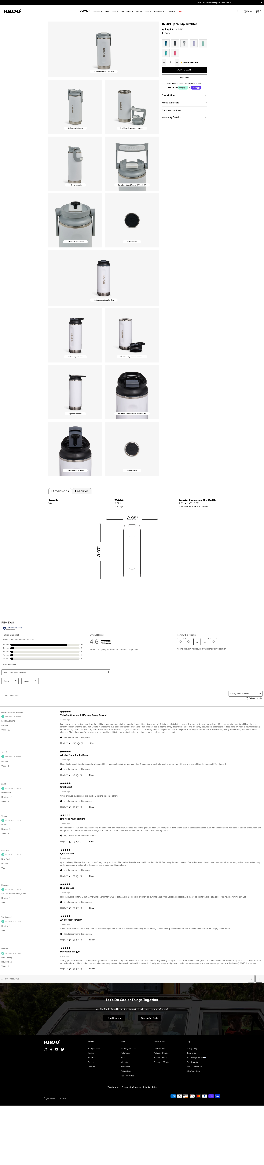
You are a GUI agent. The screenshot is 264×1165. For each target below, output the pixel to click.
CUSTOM (85, 11)
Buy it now (184, 77)
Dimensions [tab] (60, 491)
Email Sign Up (114, 1018)
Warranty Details (171, 117)
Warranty (124, 1062)
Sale (180, 11)
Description (168, 95)
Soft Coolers (126, 11)
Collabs (170, 11)
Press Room (92, 1057)
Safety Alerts (125, 1071)
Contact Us (92, 1067)
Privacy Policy (192, 1048)
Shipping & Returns (128, 1048)
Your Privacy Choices (195, 1057)
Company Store (160, 1048)
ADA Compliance (193, 1071)
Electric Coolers (142, 11)
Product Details (170, 102)
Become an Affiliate (161, 1062)
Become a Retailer (160, 1057)
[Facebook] (51, 1049)
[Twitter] (62, 1049)
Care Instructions (171, 110)
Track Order (125, 1067)
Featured (96, 11)
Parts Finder (125, 1053)
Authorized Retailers (161, 1053)
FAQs (123, 1057)
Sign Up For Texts (149, 1018)
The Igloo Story (94, 1048)
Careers (91, 1062)
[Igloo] (12, 11)
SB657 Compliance (194, 1067)
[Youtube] (56, 1049)
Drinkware (158, 11)
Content (91, 1053)
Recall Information (127, 1076)
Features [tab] (82, 491)
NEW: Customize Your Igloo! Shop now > (132, 3)
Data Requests (192, 1062)
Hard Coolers (110, 11)
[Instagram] (45, 1049)
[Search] (238, 11)
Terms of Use (191, 1053)
